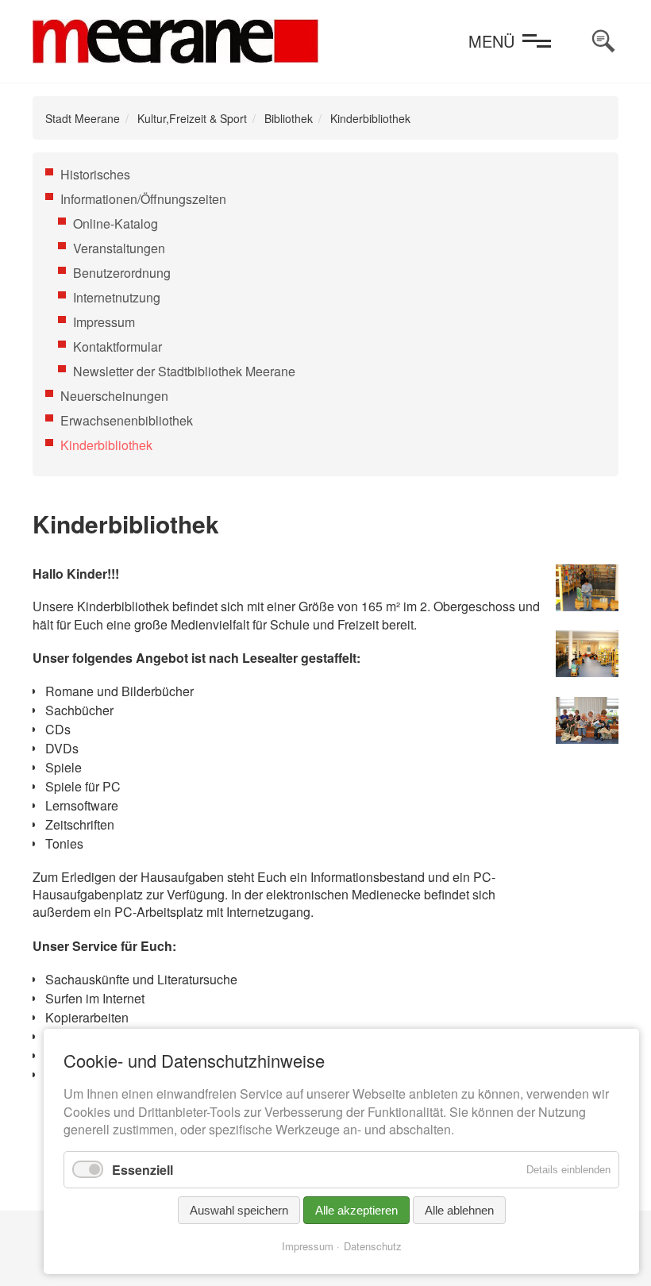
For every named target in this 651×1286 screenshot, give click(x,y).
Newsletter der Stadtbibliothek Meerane (184, 371)
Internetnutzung (116, 297)
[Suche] (603, 41)
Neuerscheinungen (114, 396)
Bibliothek (288, 118)
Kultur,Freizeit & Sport (192, 118)
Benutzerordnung (122, 273)
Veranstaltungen (119, 248)
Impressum (104, 322)
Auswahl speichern (239, 1210)
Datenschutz (373, 1245)
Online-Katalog (115, 223)
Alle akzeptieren (356, 1210)
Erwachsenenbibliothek (126, 420)
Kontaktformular (117, 346)
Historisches (95, 174)
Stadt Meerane (82, 118)
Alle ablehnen (459, 1210)
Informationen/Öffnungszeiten (143, 199)
